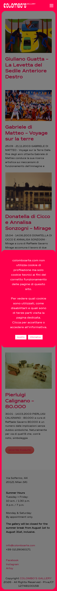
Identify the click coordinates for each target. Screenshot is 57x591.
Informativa (35, 337)
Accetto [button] (21, 337)
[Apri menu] (51, 5)
